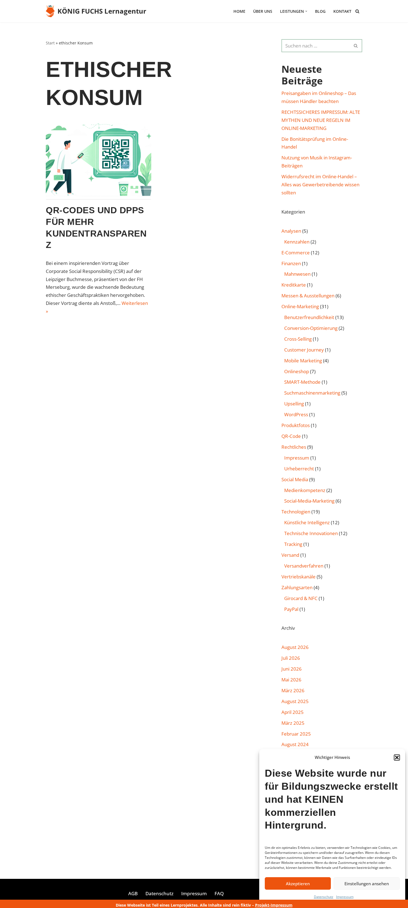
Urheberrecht (299, 468)
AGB (133, 893)
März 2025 (292, 723)
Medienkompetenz (304, 490)
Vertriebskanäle (298, 576)
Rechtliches (293, 447)
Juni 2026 (291, 669)
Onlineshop (296, 371)
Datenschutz (323, 896)
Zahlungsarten (297, 587)
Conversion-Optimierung (311, 328)
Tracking (293, 544)
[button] (397, 757)
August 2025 (295, 701)
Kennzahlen (296, 242)
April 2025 (292, 712)
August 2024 (295, 744)
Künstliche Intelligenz (307, 522)
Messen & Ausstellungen (307, 295)
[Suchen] (357, 11)
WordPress (296, 414)
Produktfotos (295, 425)
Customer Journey (304, 350)
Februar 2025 (296, 734)
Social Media (294, 479)
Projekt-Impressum (274, 905)
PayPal (291, 609)
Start (50, 43)
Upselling (294, 403)
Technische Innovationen (311, 533)
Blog (320, 11)
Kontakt (342, 11)
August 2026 (295, 647)
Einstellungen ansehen (366, 883)
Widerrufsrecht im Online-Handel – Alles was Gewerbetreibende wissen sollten (320, 184)
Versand (290, 555)
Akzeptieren (298, 883)
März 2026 (292, 690)
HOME (239, 11)
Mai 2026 (291, 679)
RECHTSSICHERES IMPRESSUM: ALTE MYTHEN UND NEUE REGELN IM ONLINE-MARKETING (320, 120)
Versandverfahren (303, 566)
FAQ (219, 893)
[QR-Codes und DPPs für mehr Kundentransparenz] (98, 159)
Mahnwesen (297, 274)
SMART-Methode (302, 382)
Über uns (262, 11)
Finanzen (291, 263)
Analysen (291, 231)
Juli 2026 (290, 658)
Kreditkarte (293, 285)
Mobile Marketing (303, 360)
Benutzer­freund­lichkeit (309, 317)
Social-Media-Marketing (309, 501)
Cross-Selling (298, 339)
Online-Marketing (300, 306)
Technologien (295, 511)
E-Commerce (295, 252)
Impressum (345, 896)
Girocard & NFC (301, 598)
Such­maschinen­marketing (312, 393)
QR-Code (291, 436)
